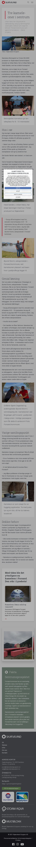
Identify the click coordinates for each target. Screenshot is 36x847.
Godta (18, 188)
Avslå (18, 191)
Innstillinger (18, 194)
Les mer (18, 197)
